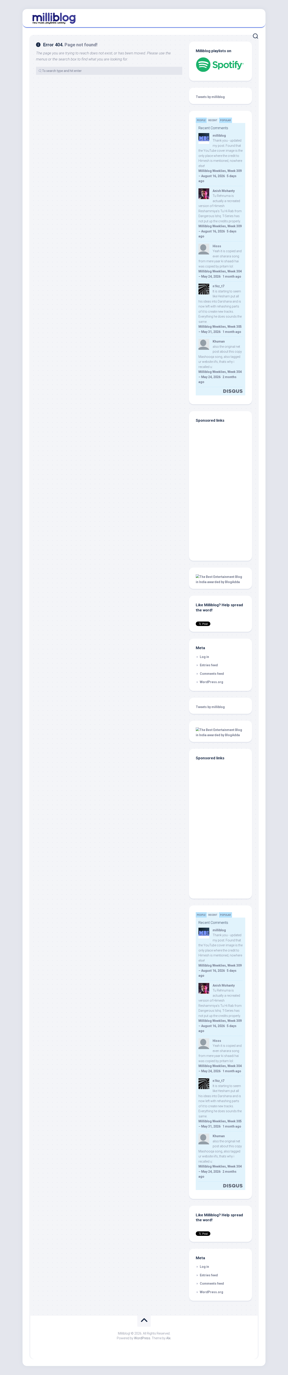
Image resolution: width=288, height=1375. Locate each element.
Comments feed (212, 673)
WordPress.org (211, 682)
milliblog (219, 135)
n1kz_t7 (218, 286)
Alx (168, 1338)
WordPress (142, 1338)
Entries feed (209, 665)
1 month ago (232, 276)
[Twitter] (254, 17)
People (201, 120)
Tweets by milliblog (210, 97)
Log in (204, 657)
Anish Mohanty (224, 191)
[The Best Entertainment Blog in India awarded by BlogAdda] (220, 582)
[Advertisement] (224, 524)
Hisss (217, 246)
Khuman (219, 341)
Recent (212, 120)
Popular (225, 120)
